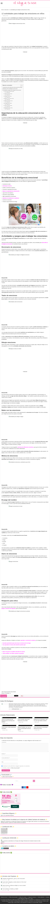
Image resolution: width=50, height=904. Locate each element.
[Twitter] (25, 787)
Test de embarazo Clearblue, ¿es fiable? (10, 888)
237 (8, 883)
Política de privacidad (15, 767)
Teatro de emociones (8, 93)
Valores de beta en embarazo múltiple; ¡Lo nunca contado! (14, 885)
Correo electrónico (6, 757)
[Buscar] (34, 781)
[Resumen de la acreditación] (25, 821)
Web (2, 761)
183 (9, 886)
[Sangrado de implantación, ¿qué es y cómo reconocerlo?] (1, 878)
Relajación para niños (9, 107)
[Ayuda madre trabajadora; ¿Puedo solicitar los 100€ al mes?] (1, 881)
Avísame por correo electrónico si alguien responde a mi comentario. (16, 766)
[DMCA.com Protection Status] (5, 848)
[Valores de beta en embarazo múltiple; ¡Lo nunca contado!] (1, 885)
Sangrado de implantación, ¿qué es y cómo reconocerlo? (14, 878)
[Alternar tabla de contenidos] (20, 85)
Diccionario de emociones (9, 91)
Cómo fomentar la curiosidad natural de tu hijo (40, 728)
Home (2, 9)
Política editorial (41, 897)
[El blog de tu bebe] (25, 3)
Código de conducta (32, 897)
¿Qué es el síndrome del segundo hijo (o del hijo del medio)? (8, 721)
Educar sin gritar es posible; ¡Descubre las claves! (14, 651)
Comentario (4, 742)
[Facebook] (23, 787)
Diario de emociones (8, 105)
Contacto (47, 897)
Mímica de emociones (9, 100)
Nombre (4, 753)
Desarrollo (8, 92)
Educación (6, 9)
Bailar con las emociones (9, 98)
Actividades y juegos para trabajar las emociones (12, 90)
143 (8, 890)
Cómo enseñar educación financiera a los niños (24, 720)
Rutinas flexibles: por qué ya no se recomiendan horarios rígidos (24, 728)
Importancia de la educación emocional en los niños (12, 87)
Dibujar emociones (8, 96)
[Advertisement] (25, 61)
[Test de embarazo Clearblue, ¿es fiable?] (1, 888)
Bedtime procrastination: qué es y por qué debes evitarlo (40, 720)
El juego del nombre (8, 103)
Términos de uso (4, 897)
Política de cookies (22, 897)
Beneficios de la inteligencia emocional (10, 88)
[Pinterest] (27, 787)
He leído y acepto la (11, 767)
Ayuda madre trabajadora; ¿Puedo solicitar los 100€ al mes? (14, 882)
